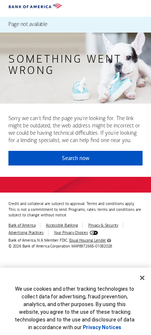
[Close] (142, 278)
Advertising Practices (25, 232)
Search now (75, 158)
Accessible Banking (62, 225)
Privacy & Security (103, 225)
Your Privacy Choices (71, 232)
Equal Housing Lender (87, 240)
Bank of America (22, 225)
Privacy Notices (102, 327)
